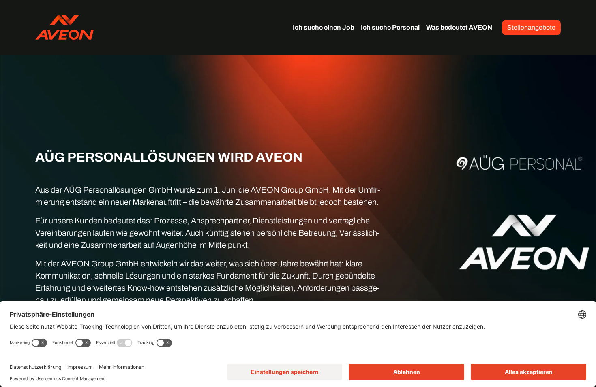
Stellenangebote (531, 27)
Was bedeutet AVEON (459, 27)
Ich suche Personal (390, 27)
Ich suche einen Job (323, 27)
